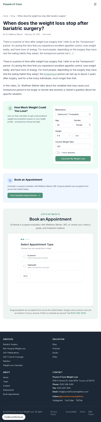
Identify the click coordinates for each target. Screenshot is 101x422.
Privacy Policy (54, 413)
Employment (8, 390)
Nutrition (6, 361)
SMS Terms (91, 413)
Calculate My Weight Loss (73, 158)
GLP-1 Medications (11, 353)
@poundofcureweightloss (71, 396)
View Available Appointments (23, 195)
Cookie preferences (13, 417)
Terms (82, 412)
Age (57, 120)
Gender (77, 120)
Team (5, 381)
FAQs (55, 357)
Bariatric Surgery (10, 344)
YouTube (69, 400)
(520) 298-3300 (78, 313)
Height (58, 131)
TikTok (79, 400)
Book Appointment (11, 394)
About (5, 377)
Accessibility (71, 412)
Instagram (58, 400)
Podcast (56, 348)
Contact (6, 386)
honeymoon (50, 74)
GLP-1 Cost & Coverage (13, 357)
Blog (13, 16)
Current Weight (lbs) (64, 142)
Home (5, 16)
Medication (60, 110)
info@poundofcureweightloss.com (73, 392)
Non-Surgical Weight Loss (14, 348)
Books (55, 353)
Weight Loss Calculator (13, 365)
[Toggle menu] (95, 4)
